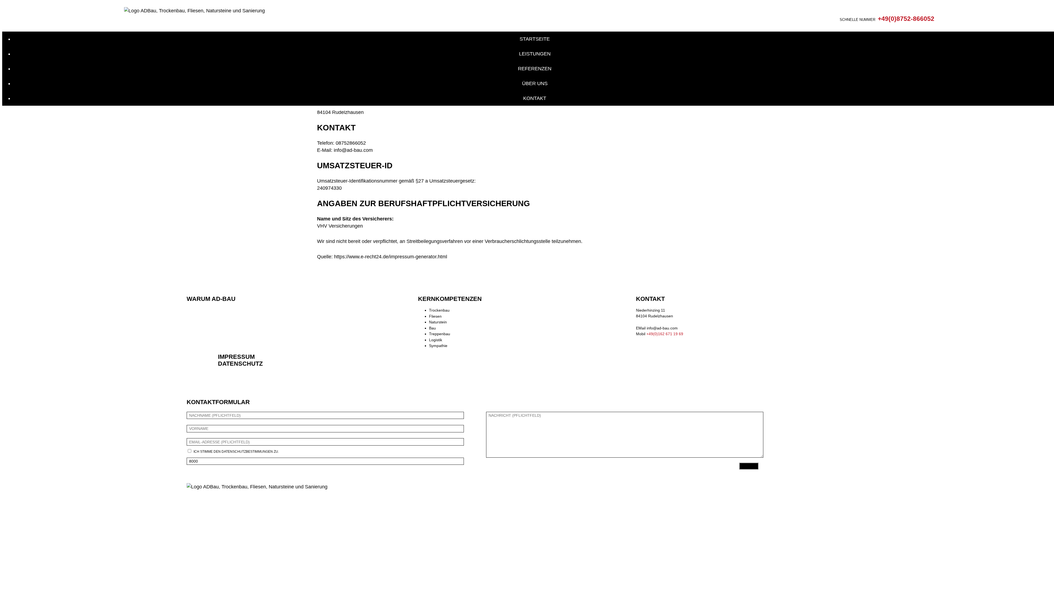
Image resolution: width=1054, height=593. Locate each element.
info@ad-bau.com (662, 328)
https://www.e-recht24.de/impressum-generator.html (390, 256)
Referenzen (534, 68)
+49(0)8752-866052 (906, 18)
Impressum (236, 356)
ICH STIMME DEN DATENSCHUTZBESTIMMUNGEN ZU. (236, 451)
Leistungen (535, 54)
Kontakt (534, 98)
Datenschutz (240, 363)
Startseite (535, 39)
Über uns (535, 83)
